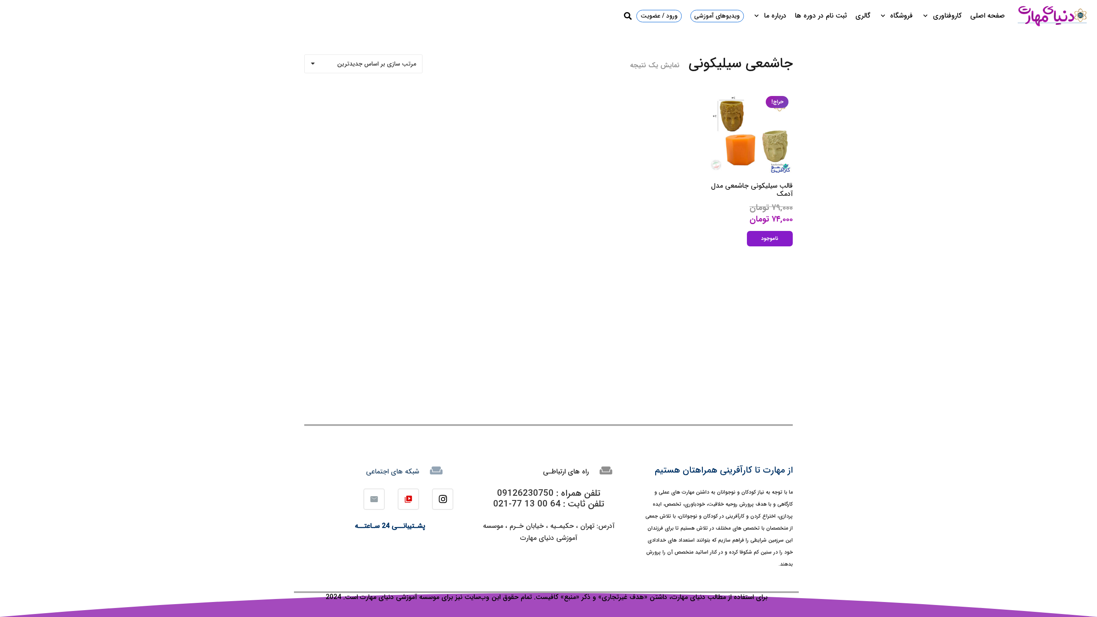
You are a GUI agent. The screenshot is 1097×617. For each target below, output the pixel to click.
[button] (927, 16)
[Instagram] (442, 499)
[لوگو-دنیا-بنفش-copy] (1052, 16)
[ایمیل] (374, 499)
